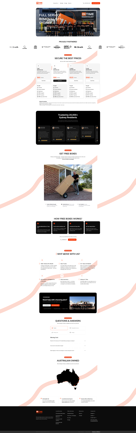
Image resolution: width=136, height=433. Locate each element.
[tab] (59, 328)
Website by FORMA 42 (96, 431)
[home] (39, 3)
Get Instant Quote (96, 3)
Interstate (61, 3)
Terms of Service (81, 431)
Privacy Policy (88, 431)
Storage (65, 3)
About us (69, 3)
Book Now (44, 80)
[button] (56, 3)
